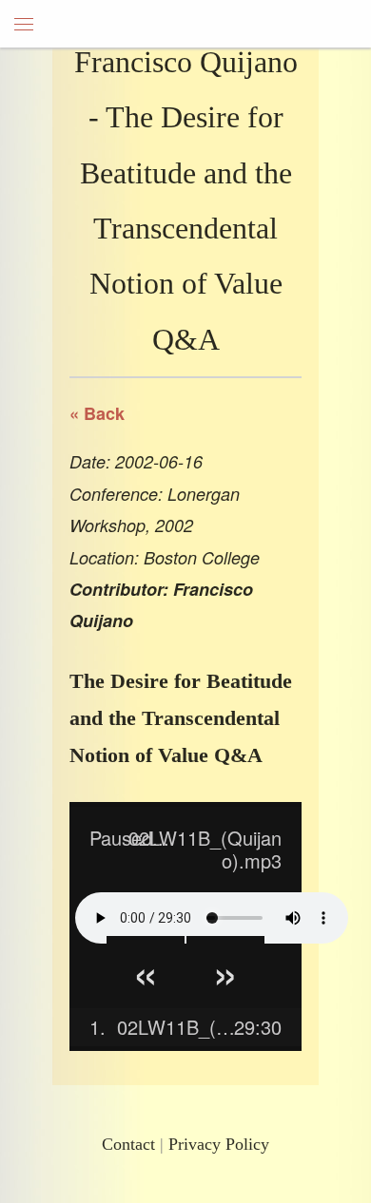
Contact (128, 1144)
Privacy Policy (218, 1144)
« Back (97, 413)
